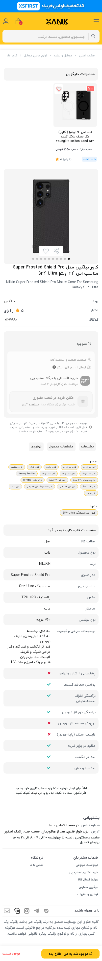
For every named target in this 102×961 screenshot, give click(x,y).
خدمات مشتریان (85, 857)
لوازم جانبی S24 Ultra (32, 480)
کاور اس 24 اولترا (67, 486)
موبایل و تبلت (63, 55)
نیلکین (9, 301)
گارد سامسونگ (48, 473)
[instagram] (26, 911)
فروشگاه (37, 857)
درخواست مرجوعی (87, 865)
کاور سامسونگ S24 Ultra (78, 512)
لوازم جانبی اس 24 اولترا (84, 480)
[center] (93, 36)
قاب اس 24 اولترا (57, 480)
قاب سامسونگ (88, 473)
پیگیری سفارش (88, 887)
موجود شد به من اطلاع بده (69, 954)
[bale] (46, 911)
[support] (17, 911)
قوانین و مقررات (87, 894)
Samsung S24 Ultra (27, 473)
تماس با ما (36, 865)
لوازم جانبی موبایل (35, 55)
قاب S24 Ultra (89, 486)
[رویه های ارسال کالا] (54, 367)
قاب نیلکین (16, 467)
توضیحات (87, 446)
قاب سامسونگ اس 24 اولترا (39, 486)
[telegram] (36, 911)
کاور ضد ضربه (89, 467)
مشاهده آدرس (30, 404)
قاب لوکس (51, 467)
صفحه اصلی (87, 55)
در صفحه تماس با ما (64, 825)
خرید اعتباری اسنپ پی (83, 872)
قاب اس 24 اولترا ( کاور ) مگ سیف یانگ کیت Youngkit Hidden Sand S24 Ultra (75, 137)
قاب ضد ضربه (69, 467)
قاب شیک (34, 467)
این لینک (36, 792)
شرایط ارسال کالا (88, 879)
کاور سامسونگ (68, 473)
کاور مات (15, 486)
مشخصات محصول (61, 446)
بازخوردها (36, 446)
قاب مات (91, 493)
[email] (7, 911)
